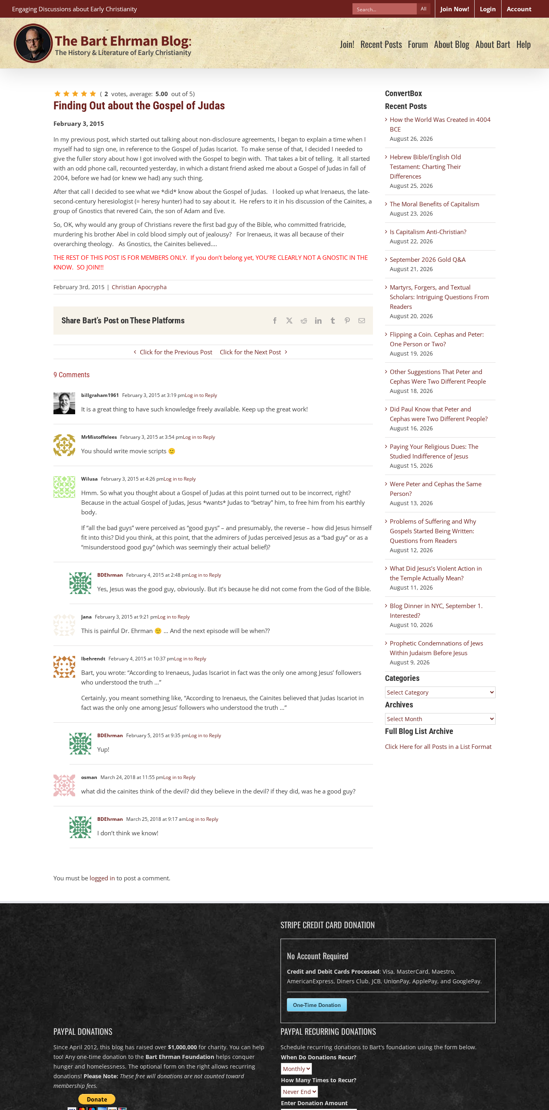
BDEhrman (110, 574)
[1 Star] (57, 94)
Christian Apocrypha (139, 287)
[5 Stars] (93, 94)
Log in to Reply (201, 395)
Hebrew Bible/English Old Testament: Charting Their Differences (425, 166)
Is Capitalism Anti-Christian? (428, 232)
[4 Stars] (84, 94)
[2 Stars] (66, 94)
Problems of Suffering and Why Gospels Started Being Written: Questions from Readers (433, 531)
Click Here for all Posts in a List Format (438, 746)
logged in (102, 878)
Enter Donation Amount (314, 1103)
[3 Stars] (75, 94)
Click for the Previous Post (176, 352)
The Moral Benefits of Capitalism (434, 204)
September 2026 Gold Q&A (427, 259)
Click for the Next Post (250, 352)
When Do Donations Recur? (318, 1057)
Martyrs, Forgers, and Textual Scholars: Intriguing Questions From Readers (439, 296)
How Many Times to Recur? (318, 1080)
